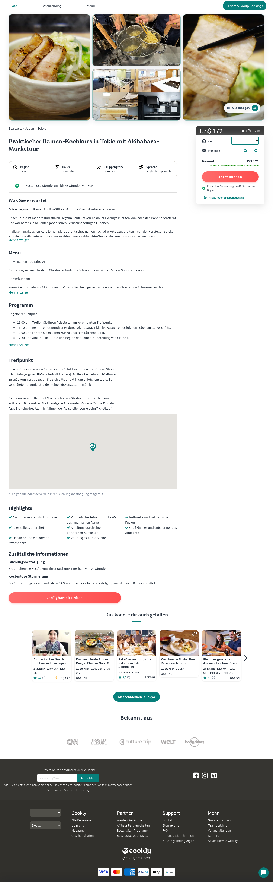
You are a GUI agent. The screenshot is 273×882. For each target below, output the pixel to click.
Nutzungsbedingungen (178, 840)
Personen (214, 150)
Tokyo (42, 128)
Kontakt (168, 820)
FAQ (165, 830)
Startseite (15, 128)
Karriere (213, 835)
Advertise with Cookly (223, 840)
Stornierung (171, 825)
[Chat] (263, 872)
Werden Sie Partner (130, 820)
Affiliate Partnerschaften (133, 825)
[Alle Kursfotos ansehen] (49, 67)
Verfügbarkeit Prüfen (64, 597)
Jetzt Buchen (230, 176)
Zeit (210, 141)
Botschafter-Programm (133, 830)
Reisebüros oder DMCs (132, 835)
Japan (29, 128)
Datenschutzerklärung (76, 790)
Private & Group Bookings (244, 6)
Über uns (77, 825)
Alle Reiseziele (81, 820)
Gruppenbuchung (220, 820)
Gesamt (208, 161)
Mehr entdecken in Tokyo (136, 697)
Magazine (78, 830)
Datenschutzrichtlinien (178, 835)
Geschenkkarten (82, 835)
